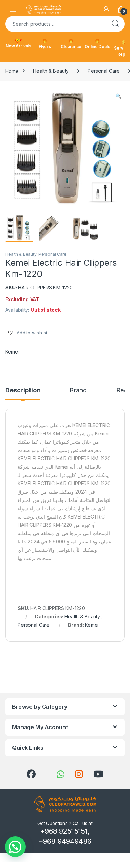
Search (115, 24)
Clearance (71, 46)
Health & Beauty (51, 71)
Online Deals (97, 46)
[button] (118, 96)
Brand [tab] (78, 390)
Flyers (44, 46)
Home (11, 71)
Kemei (12, 352)
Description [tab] (22, 390)
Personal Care (104, 71)
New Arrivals (18, 46)
